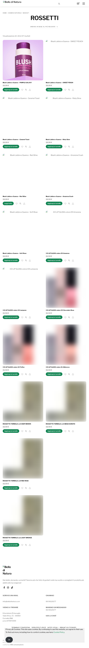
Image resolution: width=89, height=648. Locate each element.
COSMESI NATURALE (15, 13)
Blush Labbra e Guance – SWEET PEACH (59, 82)
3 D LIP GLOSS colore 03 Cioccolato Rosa (60, 310)
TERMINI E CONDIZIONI (21, 628)
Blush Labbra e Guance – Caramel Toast (16, 139)
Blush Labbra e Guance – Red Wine (14, 196)
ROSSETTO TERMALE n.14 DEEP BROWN (17, 424)
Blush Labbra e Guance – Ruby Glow (58, 139)
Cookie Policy (59, 632)
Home (5, 13)
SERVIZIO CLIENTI (39, 628)
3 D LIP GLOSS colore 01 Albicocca (57, 367)
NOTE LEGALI (53, 628)
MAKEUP (26, 13)
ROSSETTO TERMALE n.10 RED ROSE (16, 481)
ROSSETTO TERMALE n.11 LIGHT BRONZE (17, 538)
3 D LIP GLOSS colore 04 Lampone (14, 310)
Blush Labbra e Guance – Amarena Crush (59, 196)
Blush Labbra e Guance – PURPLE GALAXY (17, 82)
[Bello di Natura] (12, 1)
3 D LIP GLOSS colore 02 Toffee (14, 367)
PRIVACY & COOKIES (68, 628)
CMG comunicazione (17, 645)
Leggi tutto (8, 203)
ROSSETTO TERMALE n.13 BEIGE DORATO (60, 424)
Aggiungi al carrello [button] (11, 89)
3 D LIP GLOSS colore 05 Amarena (57, 253)
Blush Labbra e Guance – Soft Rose (14, 253)
